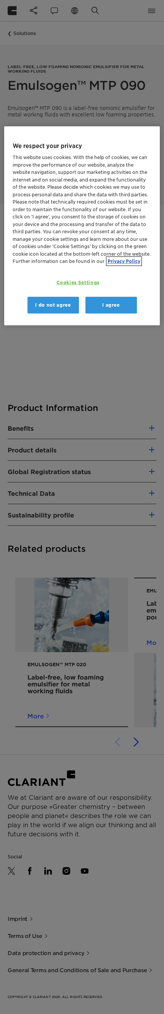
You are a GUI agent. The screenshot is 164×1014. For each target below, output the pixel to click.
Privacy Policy (124, 261)
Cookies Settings (78, 282)
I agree (111, 305)
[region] (82, 226)
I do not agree (53, 305)
